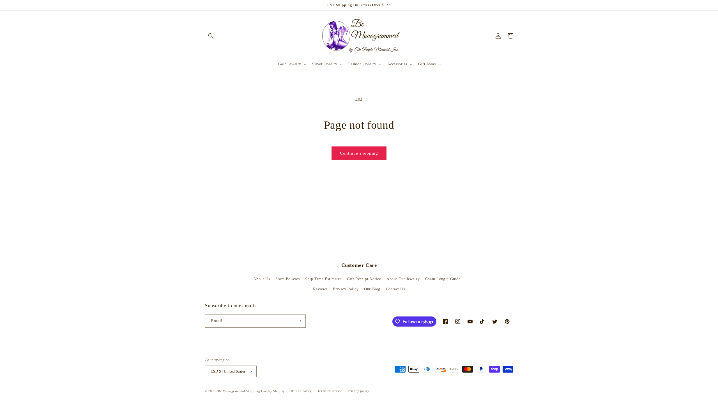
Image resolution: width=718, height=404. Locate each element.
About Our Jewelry (403, 279)
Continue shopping (359, 153)
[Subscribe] (299, 321)
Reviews (320, 289)
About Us (261, 279)
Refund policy (301, 390)
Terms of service (329, 390)
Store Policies (287, 279)
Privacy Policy (345, 289)
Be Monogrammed (231, 391)
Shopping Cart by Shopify (265, 391)
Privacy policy (358, 390)
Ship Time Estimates (323, 279)
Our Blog (372, 289)
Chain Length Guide (443, 279)
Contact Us (395, 289)
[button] (211, 36)
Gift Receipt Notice (364, 279)
